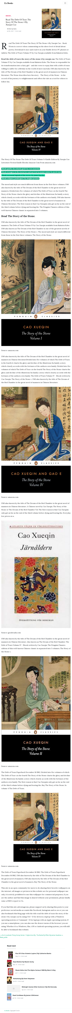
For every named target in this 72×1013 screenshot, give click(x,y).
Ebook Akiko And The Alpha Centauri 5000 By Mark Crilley (35, 970)
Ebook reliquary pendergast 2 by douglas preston (20, 178)
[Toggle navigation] (65, 3)
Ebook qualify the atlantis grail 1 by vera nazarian (20, 169)
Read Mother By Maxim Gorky (23, 962)
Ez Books (6, 1010)
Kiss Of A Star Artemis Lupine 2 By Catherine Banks (33, 953)
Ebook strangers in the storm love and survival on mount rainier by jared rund (31, 172)
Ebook (8, 16)
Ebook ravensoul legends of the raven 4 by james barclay (23, 175)
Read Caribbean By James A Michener (26, 995)
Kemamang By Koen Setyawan (24, 979)
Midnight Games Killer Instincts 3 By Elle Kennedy (39, 987)
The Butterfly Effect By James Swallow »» (49, 935)
